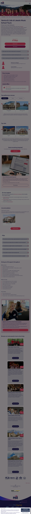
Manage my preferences (25, 512)
